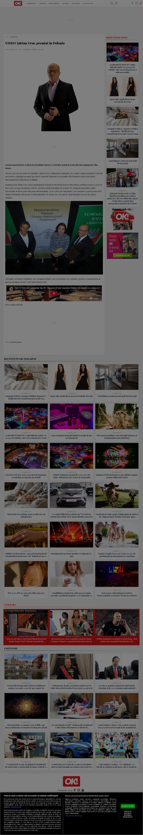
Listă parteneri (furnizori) (73, 816)
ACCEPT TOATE (128, 806)
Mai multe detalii (16, 807)
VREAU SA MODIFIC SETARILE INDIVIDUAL (128, 814)
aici (21, 822)
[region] (71, 813)
